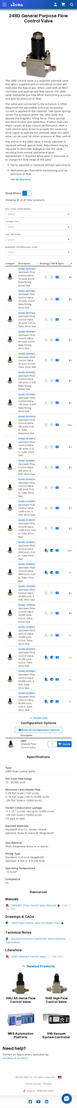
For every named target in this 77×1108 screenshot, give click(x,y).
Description (24, 263)
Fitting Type (12, 221)
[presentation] (38, 554)
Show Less (40, 718)
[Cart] (63, 4)
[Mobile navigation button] (4, 4)
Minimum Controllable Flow (21, 247)
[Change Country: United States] (59, 1077)
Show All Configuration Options (40, 730)
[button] (67, 1098)
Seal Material (13, 234)
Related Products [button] (41, 966)
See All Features (21, 179)
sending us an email (15, 1058)
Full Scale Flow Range (17, 209)
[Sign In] (55, 4)
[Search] (71, 4)
